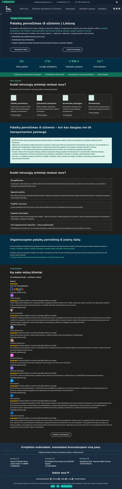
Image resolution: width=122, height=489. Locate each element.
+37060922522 (15, 466)
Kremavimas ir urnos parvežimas (81, 74)
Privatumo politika (66, 486)
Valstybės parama (87, 8)
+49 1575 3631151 (86, 463)
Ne (58, 486)
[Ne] (120, 485)
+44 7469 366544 (50, 466)
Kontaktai (102, 8)
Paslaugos (70, 9)
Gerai (52, 486)
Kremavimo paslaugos (64, 452)
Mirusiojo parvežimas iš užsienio (47, 9)
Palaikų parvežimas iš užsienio (48, 452)
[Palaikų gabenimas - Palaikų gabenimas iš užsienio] (8, 9)
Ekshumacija (103, 74)
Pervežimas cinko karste (54, 74)
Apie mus (24, 9)
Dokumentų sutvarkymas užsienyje (27, 74)
